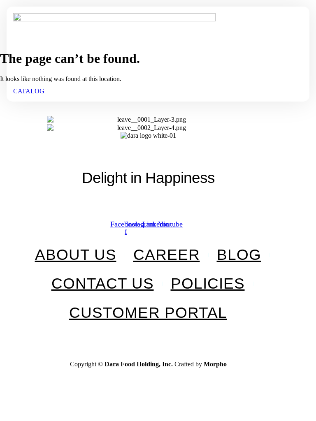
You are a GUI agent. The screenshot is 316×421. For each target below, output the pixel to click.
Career (166, 254)
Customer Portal (148, 312)
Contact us (102, 283)
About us (75, 254)
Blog (239, 254)
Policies (208, 283)
